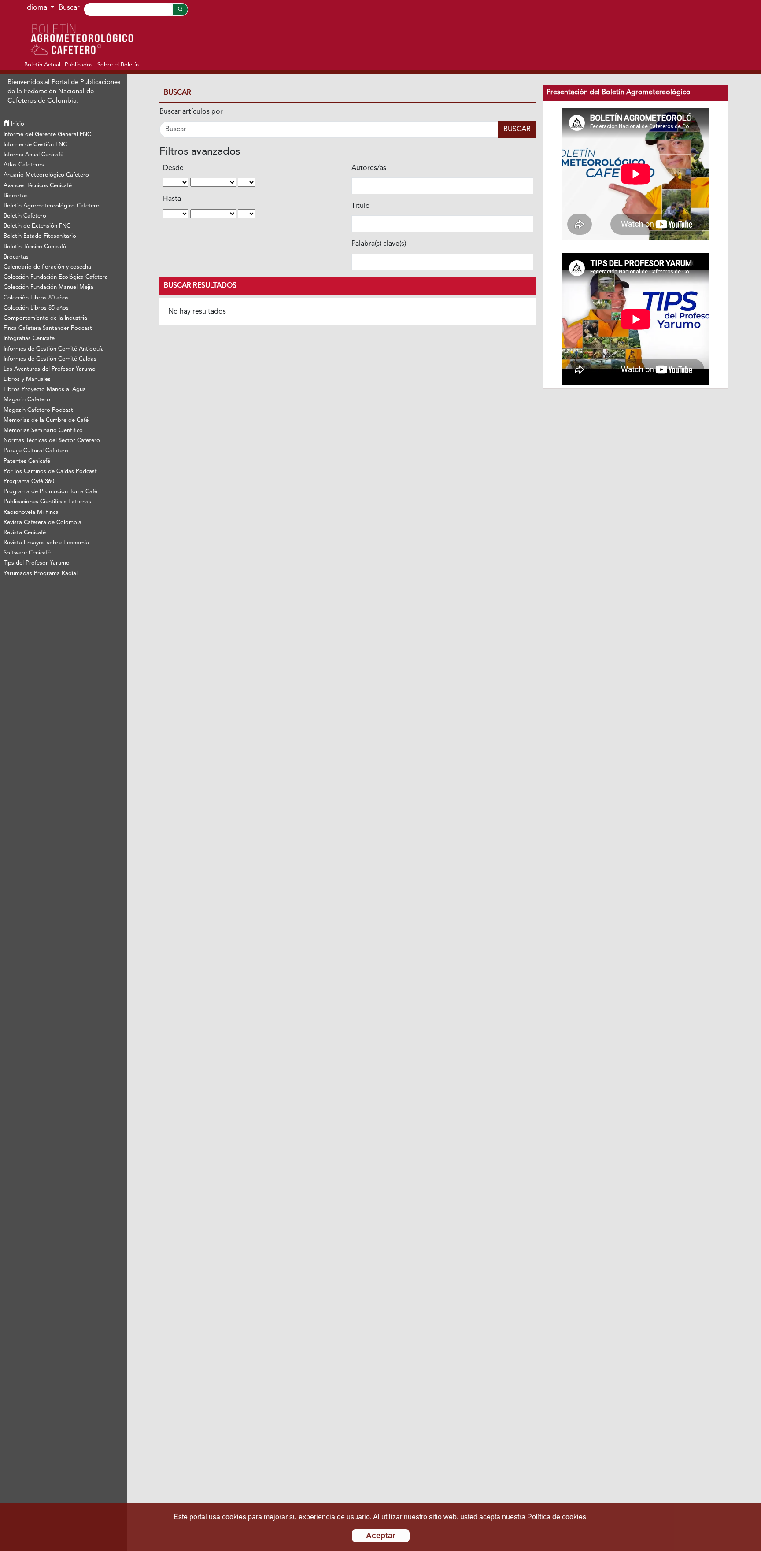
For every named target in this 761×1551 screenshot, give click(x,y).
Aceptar (380, 1535)
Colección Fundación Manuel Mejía (48, 287)
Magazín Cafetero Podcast (38, 410)
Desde (173, 168)
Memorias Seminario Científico (43, 430)
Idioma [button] (37, 7)
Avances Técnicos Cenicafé (38, 185)
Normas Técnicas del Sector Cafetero (52, 440)
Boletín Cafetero (25, 216)
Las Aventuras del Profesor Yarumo (50, 369)
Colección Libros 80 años (36, 298)
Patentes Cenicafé (27, 461)
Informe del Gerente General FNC (47, 134)
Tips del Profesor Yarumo (37, 563)
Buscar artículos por (191, 111)
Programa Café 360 (29, 481)
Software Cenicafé (27, 553)
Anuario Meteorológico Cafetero (46, 175)
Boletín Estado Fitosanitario (40, 236)
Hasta (172, 199)
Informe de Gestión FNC (35, 145)
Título (360, 206)
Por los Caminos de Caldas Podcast (50, 471)
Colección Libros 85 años (36, 308)
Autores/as (368, 168)
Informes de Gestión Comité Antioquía (54, 349)
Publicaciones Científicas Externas (47, 502)
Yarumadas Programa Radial (41, 573)
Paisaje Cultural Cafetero (36, 451)
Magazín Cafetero (27, 400)
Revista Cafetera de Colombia (42, 522)
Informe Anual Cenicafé (33, 155)
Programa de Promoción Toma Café (50, 492)
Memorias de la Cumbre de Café (46, 420)
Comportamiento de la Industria (45, 318)
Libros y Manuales (27, 379)
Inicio (16, 124)
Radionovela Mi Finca (31, 512)
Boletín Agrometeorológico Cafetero (52, 206)
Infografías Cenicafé (29, 338)
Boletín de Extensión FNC (37, 226)
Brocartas (16, 257)
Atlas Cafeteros (24, 165)
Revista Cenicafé (25, 532)
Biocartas (16, 196)
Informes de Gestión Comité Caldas (50, 359)
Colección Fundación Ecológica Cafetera (56, 277)
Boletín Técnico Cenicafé (35, 247)
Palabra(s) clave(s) (378, 243)
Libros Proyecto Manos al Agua (45, 389)
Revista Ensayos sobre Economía (46, 543)
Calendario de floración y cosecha (47, 267)
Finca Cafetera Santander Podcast (48, 328)
